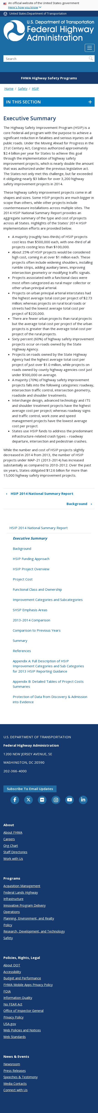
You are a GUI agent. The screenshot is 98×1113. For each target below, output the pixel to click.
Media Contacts (15, 1083)
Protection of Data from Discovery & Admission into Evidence (50, 699)
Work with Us (13, 858)
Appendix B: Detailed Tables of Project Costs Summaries (48, 684)
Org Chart (10, 845)
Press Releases (14, 1070)
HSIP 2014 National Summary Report (39, 493)
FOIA (7, 991)
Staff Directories (15, 852)
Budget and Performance (22, 978)
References (22, 650)
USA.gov (9, 1024)
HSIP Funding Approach (31, 558)
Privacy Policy (13, 1017)
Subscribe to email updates (30, 788)
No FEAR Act (12, 1004)
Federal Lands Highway (20, 892)
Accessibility (12, 972)
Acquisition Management (21, 886)
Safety (22, 88)
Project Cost (23, 579)
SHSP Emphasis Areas (30, 610)
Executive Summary (30, 538)
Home (8, 88)
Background (79, 503)
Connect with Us (15, 1090)
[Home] (49, 32)
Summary (20, 640)
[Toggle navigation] (90, 48)
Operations (11, 912)
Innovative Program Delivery (24, 905)
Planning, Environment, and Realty (28, 918)
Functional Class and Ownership (37, 589)
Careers (9, 839)
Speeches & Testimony (20, 1077)
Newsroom (11, 1064)
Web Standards (14, 1037)
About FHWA (12, 832)
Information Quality (17, 997)
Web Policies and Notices (22, 1030)
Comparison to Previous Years (37, 630)
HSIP (35, 88)
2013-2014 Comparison (31, 620)
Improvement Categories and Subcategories (48, 599)
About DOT (11, 965)
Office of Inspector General (23, 1010)
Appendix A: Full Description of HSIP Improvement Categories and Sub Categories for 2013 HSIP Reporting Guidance (48, 666)
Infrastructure (13, 899)
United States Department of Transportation (38, 13)
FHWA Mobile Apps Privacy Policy (28, 985)
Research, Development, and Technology (34, 931)
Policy (7, 925)
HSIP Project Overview (31, 569)
